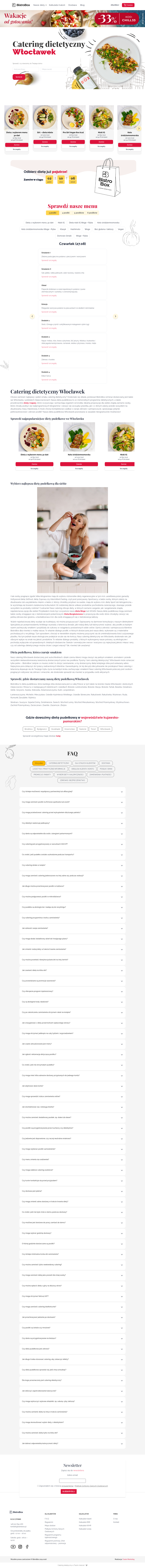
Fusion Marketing (128, 1559)
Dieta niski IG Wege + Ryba (81, 223)
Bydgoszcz (42, 729)
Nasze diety (39, 5)
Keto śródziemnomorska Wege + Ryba (38, 229)
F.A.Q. (47, 1519)
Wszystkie (39, 763)
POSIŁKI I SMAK (106, 769)
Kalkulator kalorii (57, 5)
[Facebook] (27, 1546)
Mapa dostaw (50, 1526)
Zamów (130, 5)
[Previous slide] (138, 128)
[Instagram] (20, 1546)
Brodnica (28, 729)
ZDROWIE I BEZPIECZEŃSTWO (72, 780)
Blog (82, 5)
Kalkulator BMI (84, 1522)
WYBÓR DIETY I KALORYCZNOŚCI (70, 775)
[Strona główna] (21, 4)
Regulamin (49, 1522)
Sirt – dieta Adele (45, 132)
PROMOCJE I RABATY (42, 775)
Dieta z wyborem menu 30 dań (39, 223)
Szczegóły (17, 149)
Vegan (121, 229)
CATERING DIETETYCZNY (59, 763)
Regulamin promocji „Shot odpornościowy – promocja (55, 1542)
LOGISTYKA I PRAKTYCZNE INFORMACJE (49, 769)
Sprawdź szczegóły (49, 260)
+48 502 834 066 (17, 1524)
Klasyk (63, 229)
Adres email (72, 1475)
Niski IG (101, 132)
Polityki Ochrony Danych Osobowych (91, 1486)
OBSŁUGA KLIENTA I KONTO (82, 769)
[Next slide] (6, 128)
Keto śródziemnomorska (108, 223)
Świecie (82, 729)
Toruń (93, 729)
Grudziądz (55, 729)
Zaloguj (115, 5)
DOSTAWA (106, 763)
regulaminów (67, 1486)
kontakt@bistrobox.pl (18, 1527)
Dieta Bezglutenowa (73, 614)
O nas (115, 1519)
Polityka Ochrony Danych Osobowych (54, 1530)
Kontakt (116, 1522)
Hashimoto (75, 229)
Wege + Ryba (82, 236)
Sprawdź (19, 77)
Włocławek (105, 729)
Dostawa (72, 5)
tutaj (58, 736)
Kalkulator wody (85, 1529)
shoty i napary (30, 403)
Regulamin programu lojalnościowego (53, 1536)
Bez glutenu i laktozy (104, 229)
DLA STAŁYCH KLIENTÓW (85, 763)
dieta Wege (80, 611)
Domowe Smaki (64, 236)
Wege (87, 229)
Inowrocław (70, 729)
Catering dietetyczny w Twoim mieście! (71, 1565)
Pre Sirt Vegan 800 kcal (73, 132)
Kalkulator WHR (85, 1526)
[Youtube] (13, 1546)
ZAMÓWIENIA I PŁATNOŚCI (100, 775)
